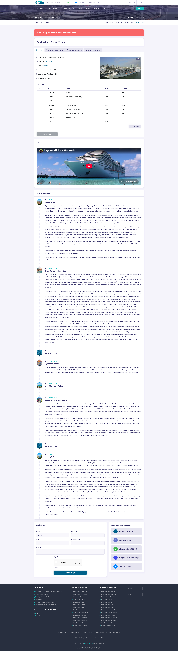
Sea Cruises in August (79, 610)
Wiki (104, 8)
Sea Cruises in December (80, 620)
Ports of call (88, 632)
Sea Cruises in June (79, 604)
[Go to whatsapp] (92, 647)
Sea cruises (40, 8)
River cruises (52, 8)
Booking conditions (93, 50)
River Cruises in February (108, 594)
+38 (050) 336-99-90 (126, 531)
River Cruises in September (109, 612)
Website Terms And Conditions (45, 602)
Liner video (41, 142)
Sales (76, 638)
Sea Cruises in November (80, 617)
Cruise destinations (114, 632)
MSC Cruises (115, 22)
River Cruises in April (107, 599)
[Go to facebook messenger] (99, 647)
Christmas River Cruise (108, 623)
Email (38, 539)
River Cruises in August (108, 610)
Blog (87, 8)
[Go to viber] (89, 647)
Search (132, 22)
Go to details (135, 126)
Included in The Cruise (55, 50)
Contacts (139, 8)
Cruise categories (76, 632)
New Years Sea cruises (80, 625)
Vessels (80, 8)
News (96, 8)
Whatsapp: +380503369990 (128, 549)
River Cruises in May (107, 602)
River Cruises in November (109, 617)
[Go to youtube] (85, 647)
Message (39, 547)
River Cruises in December (109, 620)
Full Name (74, 531)
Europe (57, 17)
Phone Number (75, 539)
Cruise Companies (67, 8)
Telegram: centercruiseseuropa (129, 558)
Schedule (40, 84)
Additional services (75, 50)
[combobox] (135, 588)
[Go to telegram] (96, 647)
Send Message (70, 573)
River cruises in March (107, 597)
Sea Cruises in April (79, 599)
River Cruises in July (107, 607)
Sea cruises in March (79, 597)
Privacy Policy (40, 599)
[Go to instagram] (82, 647)
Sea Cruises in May (78, 602)
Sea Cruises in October (80, 615)
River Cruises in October (108, 615)
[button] (103, 69)
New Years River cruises (108, 625)
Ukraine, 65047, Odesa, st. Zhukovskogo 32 (49, 592)
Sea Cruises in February (80, 594)
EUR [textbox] (129, 594)
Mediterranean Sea (44, 17)
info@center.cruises (42, 594)
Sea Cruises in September (81, 612)
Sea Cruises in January (80, 592)
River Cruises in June (107, 604)
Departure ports (63, 632)
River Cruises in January (108, 592)
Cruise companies (99, 632)
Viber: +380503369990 (126, 540)
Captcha (56, 557)
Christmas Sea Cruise (79, 623)
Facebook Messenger (126, 566)
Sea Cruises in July (78, 607)
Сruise (40, 50)
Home (108, 22)
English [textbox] (130, 588)
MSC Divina (124, 22)
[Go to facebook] (78, 647)
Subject (38, 531)
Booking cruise (47, 134)
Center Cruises (88, 643)
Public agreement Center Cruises (46, 604)
